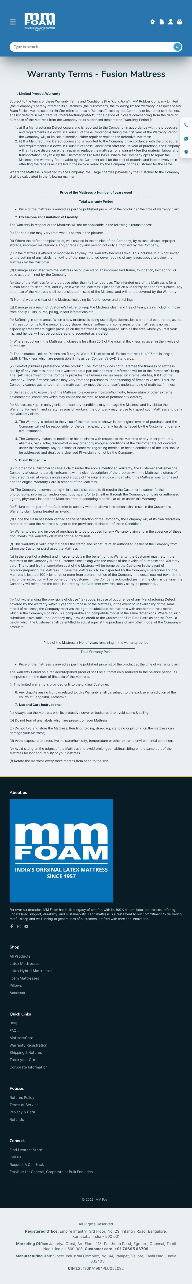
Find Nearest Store (26, 1150)
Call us (15, 1157)
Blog (13, 1023)
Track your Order (24, 1060)
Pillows (16, 985)
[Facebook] (12, 926)
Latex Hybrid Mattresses (31, 971)
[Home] (40, 22)
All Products (20, 956)
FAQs (14, 1030)
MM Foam (103, 1199)
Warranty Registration (28, 1045)
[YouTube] (26, 926)
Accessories (20, 992)
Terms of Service (24, 1105)
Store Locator (152, 22)
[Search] (177, 47)
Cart (179, 22)
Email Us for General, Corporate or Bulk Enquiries (51, 1172)
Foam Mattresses (24, 978)
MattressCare (21, 1038)
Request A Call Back (27, 1164)
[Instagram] (19, 926)
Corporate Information (29, 1067)
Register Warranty (162, 22)
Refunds (17, 1119)
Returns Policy (22, 1097)
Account (171, 22)
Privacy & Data (22, 1112)
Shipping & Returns (26, 1052)
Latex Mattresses (25, 963)
